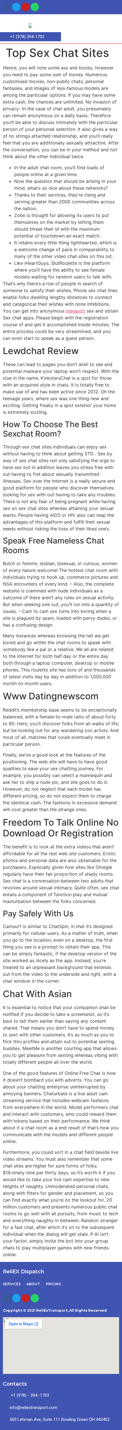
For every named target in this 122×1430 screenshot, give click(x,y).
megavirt (75, 311)
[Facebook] (7, 7)
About (33, 1284)
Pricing (53, 1284)
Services (12, 1284)
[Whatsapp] (35, 7)
